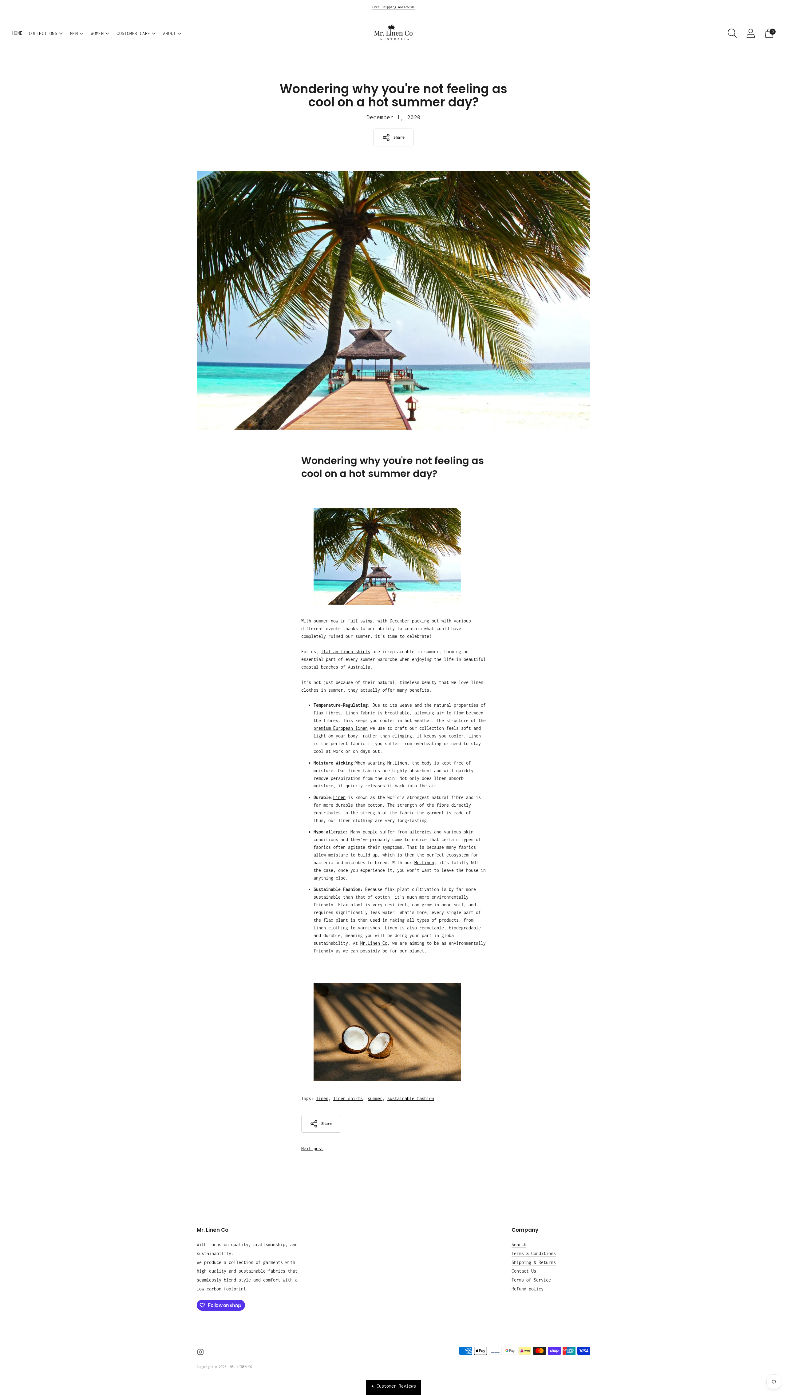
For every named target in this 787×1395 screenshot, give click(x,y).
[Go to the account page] (750, 33)
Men (74, 33)
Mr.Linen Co (373, 943)
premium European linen (341, 728)
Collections (43, 33)
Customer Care (133, 33)
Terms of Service (531, 1279)
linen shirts (348, 1098)
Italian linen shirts (345, 651)
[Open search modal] (732, 33)
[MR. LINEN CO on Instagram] (200, 1353)
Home (17, 33)
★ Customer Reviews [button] (393, 1386)
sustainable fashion (410, 1098)
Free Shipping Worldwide (393, 7)
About (169, 33)
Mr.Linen (397, 762)
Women (97, 33)
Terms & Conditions (534, 1253)
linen (322, 1098)
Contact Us (524, 1271)
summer (375, 1098)
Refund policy (528, 1288)
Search (519, 1244)
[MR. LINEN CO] (393, 33)
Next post (312, 1148)
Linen (339, 797)
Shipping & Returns (534, 1262)
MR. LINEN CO (241, 1367)
